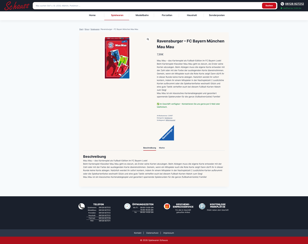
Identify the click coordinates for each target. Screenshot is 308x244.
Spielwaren (168, 118)
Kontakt (137, 233)
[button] (148, 39)
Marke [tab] (162, 148)
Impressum (168, 233)
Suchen (269, 5)
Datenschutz (152, 233)
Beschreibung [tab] (149, 148)
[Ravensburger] (166, 132)
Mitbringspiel (170, 120)
